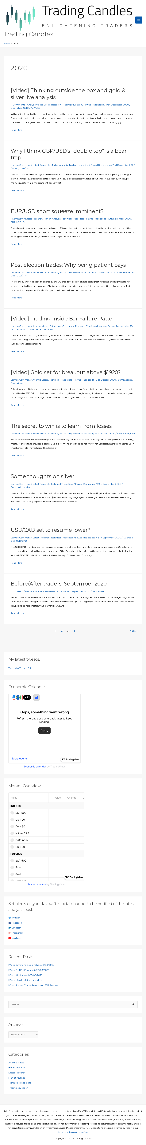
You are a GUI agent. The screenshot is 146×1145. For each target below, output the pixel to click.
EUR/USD (16, 222)
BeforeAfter (124, 272)
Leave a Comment (21, 165)
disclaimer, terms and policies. (73, 1132)
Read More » (17, 130)
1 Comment (17, 218)
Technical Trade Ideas (73, 218)
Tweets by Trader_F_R (20, 668)
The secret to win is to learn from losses (61, 426)
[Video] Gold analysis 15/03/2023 (25, 975)
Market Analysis (59, 165)
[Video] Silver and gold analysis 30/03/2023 (31, 965)
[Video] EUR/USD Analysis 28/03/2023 (28, 970)
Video (37, 108)
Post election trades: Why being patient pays (68, 265)
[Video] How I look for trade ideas (25, 980)
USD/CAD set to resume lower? (50, 530)
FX (23, 222)
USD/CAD (21, 541)
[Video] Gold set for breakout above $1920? (66, 372)
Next (134, 630)
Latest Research (52, 104)
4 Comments (18, 104)
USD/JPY (28, 108)
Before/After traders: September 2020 (59, 584)
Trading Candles (28, 34)
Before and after (41, 272)
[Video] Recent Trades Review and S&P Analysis (33, 985)
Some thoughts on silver (42, 476)
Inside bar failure (37, 329)
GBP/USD (25, 168)
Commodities (125, 380)
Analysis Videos (35, 104)
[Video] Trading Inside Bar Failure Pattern (64, 319)
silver (19, 108)
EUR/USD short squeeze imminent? (57, 211)
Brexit (15, 168)
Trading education (72, 104)
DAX (132, 433)
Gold (13, 108)
